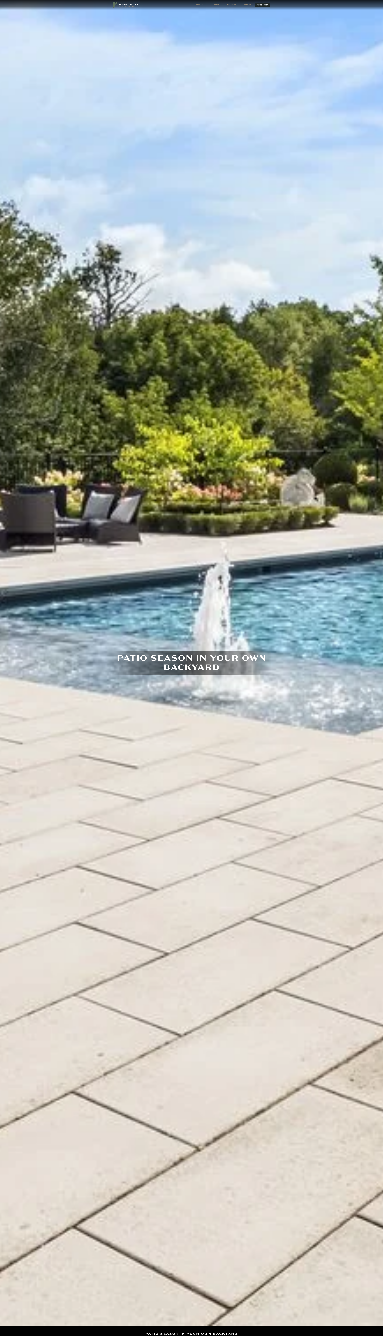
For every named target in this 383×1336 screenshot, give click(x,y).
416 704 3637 (262, 5)
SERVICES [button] (199, 5)
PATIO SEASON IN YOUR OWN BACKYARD (191, 1333)
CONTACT (247, 5)
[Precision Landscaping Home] (125, 5)
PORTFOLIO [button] (231, 5)
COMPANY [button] (215, 5)
